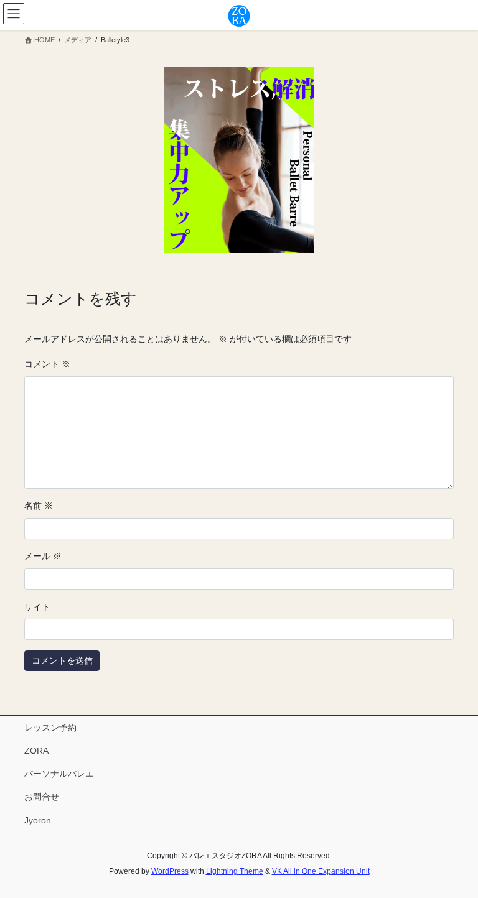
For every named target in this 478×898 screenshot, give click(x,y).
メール (43, 556)
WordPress (170, 871)
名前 (38, 506)
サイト (37, 607)
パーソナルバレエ (59, 774)
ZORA (36, 751)
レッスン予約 (50, 728)
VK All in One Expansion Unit (321, 871)
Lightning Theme (234, 871)
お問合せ (41, 797)
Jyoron (37, 820)
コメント (47, 364)
